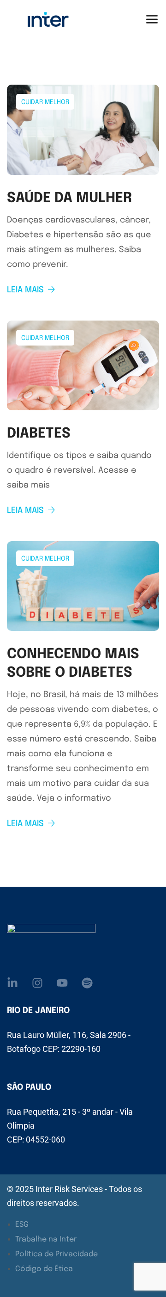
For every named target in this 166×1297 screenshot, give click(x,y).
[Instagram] (37, 982)
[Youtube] (62, 982)
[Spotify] (87, 982)
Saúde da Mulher (69, 198)
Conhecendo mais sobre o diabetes (73, 663)
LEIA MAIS (25, 290)
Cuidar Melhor (45, 102)
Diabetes (39, 433)
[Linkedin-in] (12, 982)
